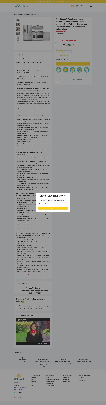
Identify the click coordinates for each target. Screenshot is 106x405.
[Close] (68, 194)
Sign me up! (53, 208)
